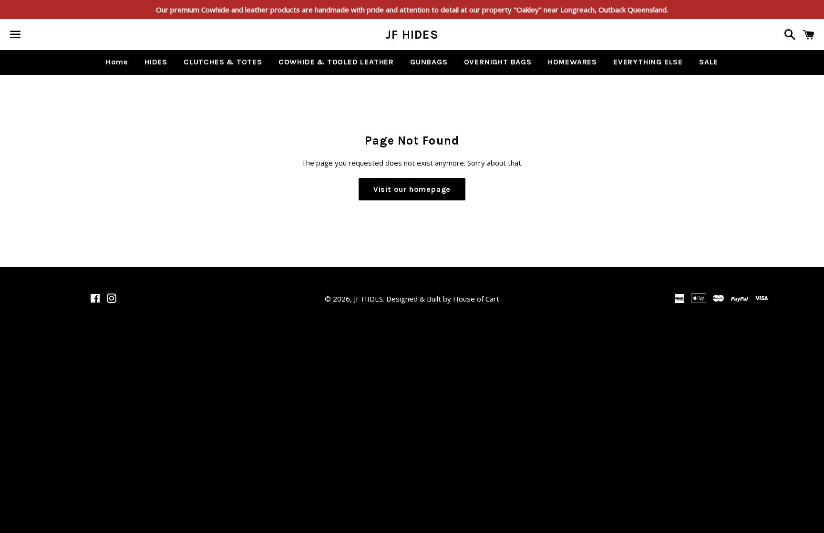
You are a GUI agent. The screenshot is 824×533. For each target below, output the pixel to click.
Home (117, 61)
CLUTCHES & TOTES (223, 61)
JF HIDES (412, 35)
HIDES (155, 61)
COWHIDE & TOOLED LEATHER (336, 61)
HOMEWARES (572, 61)
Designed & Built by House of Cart (442, 298)
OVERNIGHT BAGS (498, 61)
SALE (708, 61)
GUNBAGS (429, 61)
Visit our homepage (412, 189)
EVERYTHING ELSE (648, 61)
